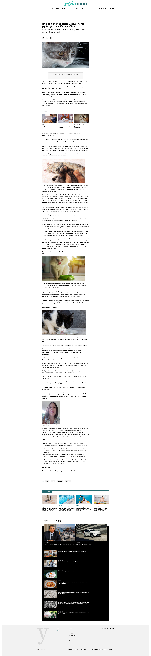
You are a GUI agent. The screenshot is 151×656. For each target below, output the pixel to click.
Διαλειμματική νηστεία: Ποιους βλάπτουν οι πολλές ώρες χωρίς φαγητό (72, 551)
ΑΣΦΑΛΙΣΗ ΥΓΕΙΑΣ (60, 632)
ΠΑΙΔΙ (69, 638)
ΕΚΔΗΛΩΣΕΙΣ (71, 633)
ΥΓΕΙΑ (52, 8)
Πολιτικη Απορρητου (84, 649)
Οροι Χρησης (111, 649)
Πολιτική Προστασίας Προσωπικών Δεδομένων (98, 649)
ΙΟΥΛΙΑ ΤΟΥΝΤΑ (45, 34)
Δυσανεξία (60, 481)
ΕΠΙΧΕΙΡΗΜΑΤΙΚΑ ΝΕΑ (72, 635)
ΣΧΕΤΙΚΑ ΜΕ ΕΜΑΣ (70, 649)
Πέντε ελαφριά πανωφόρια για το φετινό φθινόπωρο (69, 561)
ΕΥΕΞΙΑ (57, 8)
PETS (43, 20)
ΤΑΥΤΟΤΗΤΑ (76, 649)
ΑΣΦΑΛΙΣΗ (64, 8)
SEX (69, 640)
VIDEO (70, 630)
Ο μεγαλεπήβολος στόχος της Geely (83, 544)
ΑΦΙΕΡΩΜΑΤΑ (71, 637)
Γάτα (53, 481)
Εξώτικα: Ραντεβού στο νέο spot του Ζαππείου (67, 571)
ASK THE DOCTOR (71, 632)
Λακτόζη (67, 481)
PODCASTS (77, 8)
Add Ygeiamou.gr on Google (65, 77)
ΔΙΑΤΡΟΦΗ (70, 8)
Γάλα (47, 481)
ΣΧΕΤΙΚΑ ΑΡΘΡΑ (46, 491)
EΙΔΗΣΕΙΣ (70, 628)
